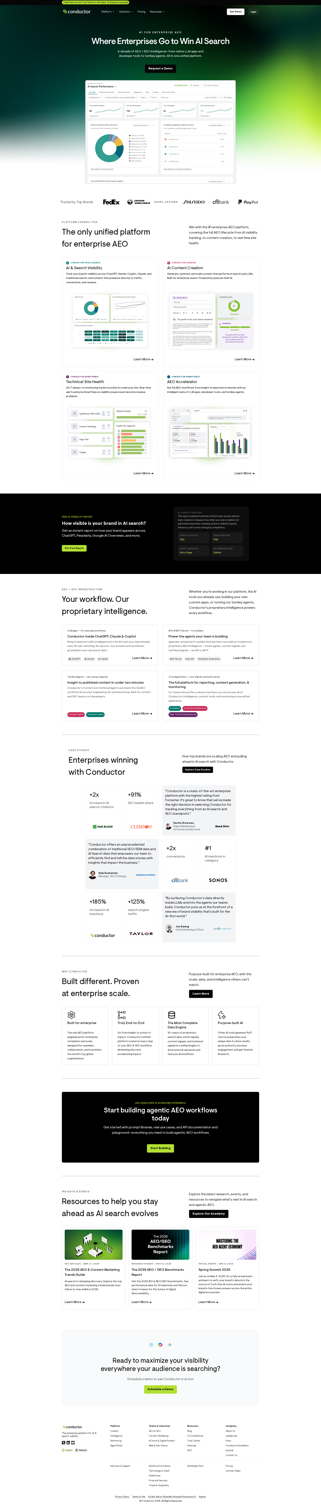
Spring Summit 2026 (214, 1270)
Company (231, 1426)
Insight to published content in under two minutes (105, 682)
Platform (115, 1426)
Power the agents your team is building (198, 636)
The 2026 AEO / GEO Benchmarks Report (158, 1272)
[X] (63, 1442)
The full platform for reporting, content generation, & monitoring (209, 685)
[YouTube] (73, 1442)
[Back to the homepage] (77, 11)
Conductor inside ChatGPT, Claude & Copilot (101, 636)
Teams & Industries (159, 1426)
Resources (192, 1426)
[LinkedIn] (68, 1442)
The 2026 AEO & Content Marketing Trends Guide (92, 1272)
